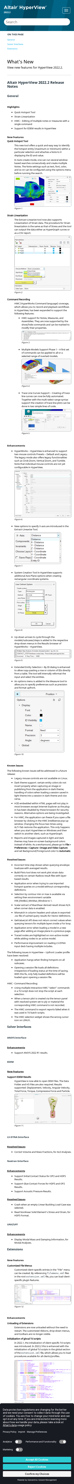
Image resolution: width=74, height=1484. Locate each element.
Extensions (12, 48)
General (11, 39)
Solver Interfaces (15, 44)
